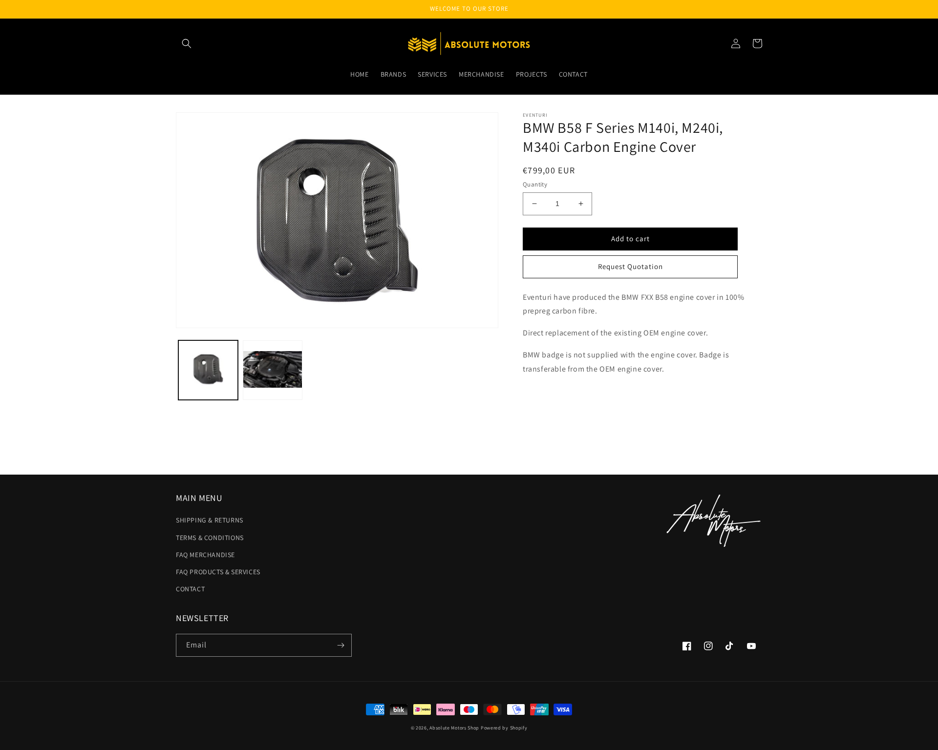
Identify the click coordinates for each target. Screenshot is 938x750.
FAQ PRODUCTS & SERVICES (218, 571)
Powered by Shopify (504, 728)
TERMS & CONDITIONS (210, 537)
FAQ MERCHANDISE (205, 554)
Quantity (535, 184)
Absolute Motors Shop (454, 728)
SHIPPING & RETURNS (209, 520)
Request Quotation (630, 266)
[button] (186, 43)
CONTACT (190, 588)
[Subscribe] (340, 645)
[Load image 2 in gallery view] (272, 370)
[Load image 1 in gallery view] (208, 370)
